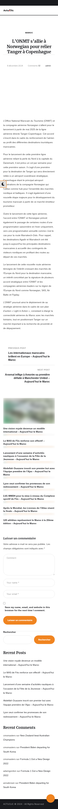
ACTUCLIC (8, 804)
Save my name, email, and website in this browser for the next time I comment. (27, 609)
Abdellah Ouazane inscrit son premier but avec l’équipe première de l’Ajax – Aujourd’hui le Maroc (29, 471)
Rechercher (9, 632)
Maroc (29, 33)
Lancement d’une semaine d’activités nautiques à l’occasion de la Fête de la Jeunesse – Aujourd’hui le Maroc (24, 456)
